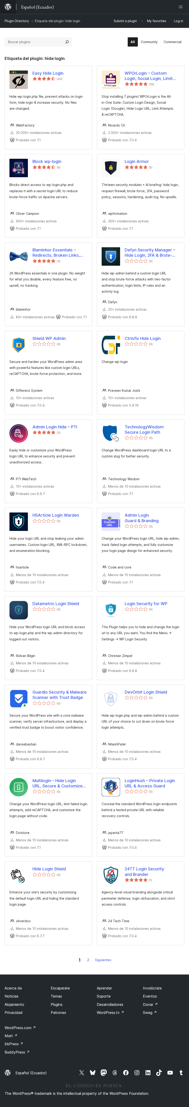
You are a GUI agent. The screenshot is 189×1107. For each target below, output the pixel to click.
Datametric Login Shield (55, 603)
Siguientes (103, 960)
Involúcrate (152, 988)
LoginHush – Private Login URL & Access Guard (150, 783)
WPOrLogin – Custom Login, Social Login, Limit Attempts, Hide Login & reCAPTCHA (149, 76)
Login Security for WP (146, 603)
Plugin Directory (17, 21)
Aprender (104, 988)
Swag (150, 1012)
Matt (11, 1035)
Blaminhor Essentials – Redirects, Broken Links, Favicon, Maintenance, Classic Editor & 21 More (56, 252)
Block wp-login (46, 161)
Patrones (58, 1012)
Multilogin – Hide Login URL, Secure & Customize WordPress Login (57, 783)
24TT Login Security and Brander (144, 871)
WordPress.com (20, 1027)
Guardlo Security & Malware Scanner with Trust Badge (59, 695)
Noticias (11, 996)
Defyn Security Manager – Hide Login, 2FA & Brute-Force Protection (150, 252)
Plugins (56, 1004)
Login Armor (137, 161)
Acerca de (13, 988)
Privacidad (14, 1012)
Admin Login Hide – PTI (54, 426)
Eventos (150, 996)
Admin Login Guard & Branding (142, 518)
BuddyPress (17, 1052)
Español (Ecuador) (31, 1073)
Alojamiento (14, 1004)
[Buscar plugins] (67, 42)
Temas (56, 996)
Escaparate (60, 988)
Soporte (104, 996)
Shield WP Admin (49, 338)
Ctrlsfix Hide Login (143, 338)
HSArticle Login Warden (55, 515)
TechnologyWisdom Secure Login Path (144, 429)
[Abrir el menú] (181, 7)
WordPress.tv (110, 1012)
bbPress (14, 1044)
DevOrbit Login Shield (146, 692)
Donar (150, 1004)
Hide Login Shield (49, 868)
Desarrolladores (110, 1004)
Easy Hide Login (47, 73)
